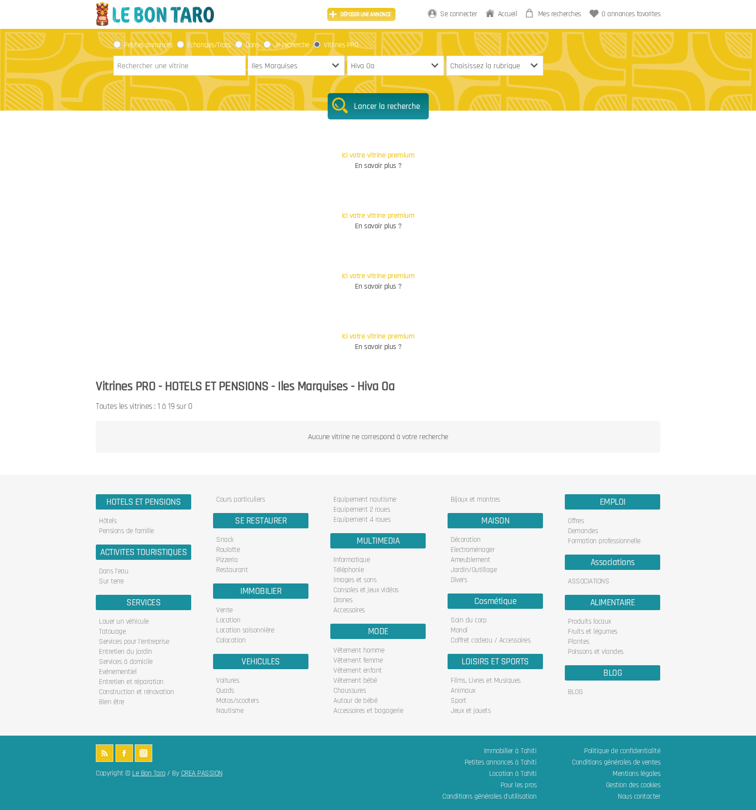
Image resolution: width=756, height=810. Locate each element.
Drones (342, 600)
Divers (459, 580)
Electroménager (472, 550)
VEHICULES (261, 661)
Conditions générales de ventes (616, 762)
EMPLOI (613, 502)
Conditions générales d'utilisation (489, 796)
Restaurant (232, 570)
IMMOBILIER (260, 591)
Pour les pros (518, 785)
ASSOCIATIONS (588, 581)
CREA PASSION (202, 773)
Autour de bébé (355, 700)
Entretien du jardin (125, 651)
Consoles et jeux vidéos (366, 590)
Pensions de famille (126, 531)
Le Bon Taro (148, 773)
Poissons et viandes (595, 651)
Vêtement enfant (357, 670)
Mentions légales (636, 774)
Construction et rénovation (136, 692)
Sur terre (111, 581)
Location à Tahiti (513, 774)
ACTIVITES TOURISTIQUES (143, 552)
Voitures (227, 680)
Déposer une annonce (365, 14)
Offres (576, 521)
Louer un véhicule (124, 621)
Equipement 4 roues (361, 519)
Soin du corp (468, 620)
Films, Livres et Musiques (486, 680)
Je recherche (291, 45)
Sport (458, 700)
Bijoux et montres (475, 499)
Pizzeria (227, 560)
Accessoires (349, 610)
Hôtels (107, 521)
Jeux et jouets (470, 711)
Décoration (465, 540)
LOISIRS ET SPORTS (495, 661)
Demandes (583, 531)
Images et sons (354, 580)
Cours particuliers (240, 499)
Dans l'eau (113, 571)
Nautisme (229, 711)
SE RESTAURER (261, 521)
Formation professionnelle (604, 541)
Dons (252, 45)
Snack (225, 540)
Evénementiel (117, 672)
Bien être (111, 702)
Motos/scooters (237, 700)
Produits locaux (589, 621)
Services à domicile (126, 662)
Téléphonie (348, 570)
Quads (225, 690)
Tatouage (112, 631)
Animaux (463, 690)
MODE (378, 631)
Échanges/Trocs (209, 45)
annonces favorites (631, 14)
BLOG (612, 673)
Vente (224, 610)
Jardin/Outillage (474, 570)
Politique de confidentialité (622, 751)
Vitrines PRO (341, 45)
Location (228, 620)
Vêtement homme (358, 650)
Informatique (351, 560)
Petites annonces (148, 45)
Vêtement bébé (355, 680)
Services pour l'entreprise (134, 641)
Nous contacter (639, 796)
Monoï (459, 630)
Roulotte (228, 550)
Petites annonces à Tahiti (501, 762)
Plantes (578, 641)
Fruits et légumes (592, 631)
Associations (613, 562)
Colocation (230, 640)
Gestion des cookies (633, 785)
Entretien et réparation (131, 682)
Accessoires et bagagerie (368, 711)
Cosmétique (495, 601)
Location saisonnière (245, 630)
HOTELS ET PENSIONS (143, 502)
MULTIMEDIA (378, 541)
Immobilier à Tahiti (510, 751)
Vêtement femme (357, 660)
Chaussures (349, 690)
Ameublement (470, 560)
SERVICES (143, 602)
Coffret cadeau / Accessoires (490, 640)
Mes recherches (559, 14)
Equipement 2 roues (361, 509)
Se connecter (458, 14)
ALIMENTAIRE (612, 602)
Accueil (508, 14)
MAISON (495, 521)
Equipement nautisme (364, 499)
